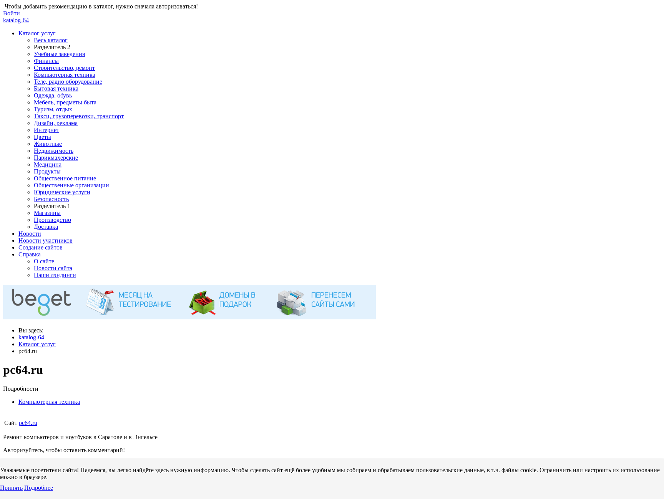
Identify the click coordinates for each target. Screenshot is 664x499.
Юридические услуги (62, 192)
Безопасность (51, 199)
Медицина (47, 164)
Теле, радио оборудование (68, 81)
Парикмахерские (56, 157)
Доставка (46, 226)
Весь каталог (51, 40)
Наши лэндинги (55, 275)
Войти (11, 13)
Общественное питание (65, 178)
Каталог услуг (37, 33)
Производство (52, 219)
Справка (29, 254)
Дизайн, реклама (56, 123)
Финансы (46, 61)
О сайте (44, 261)
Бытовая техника (56, 88)
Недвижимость (53, 150)
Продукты (47, 171)
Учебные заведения (59, 54)
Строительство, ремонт (64, 67)
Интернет (46, 130)
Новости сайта (53, 268)
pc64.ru (28, 423)
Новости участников (45, 240)
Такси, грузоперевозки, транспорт (79, 116)
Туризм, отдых (53, 109)
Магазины (47, 213)
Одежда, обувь (53, 95)
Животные (48, 143)
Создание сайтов (40, 247)
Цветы (42, 137)
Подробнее (38, 487)
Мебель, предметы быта (65, 102)
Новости (29, 233)
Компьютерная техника (64, 74)
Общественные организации (71, 185)
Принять (11, 487)
